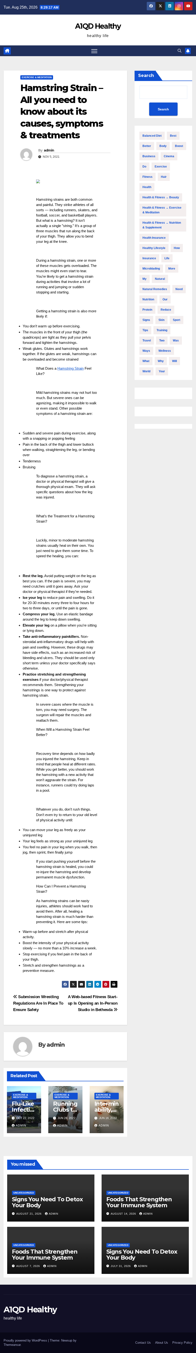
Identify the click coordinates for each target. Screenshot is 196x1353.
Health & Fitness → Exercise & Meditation (161, 210)
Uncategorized (23, 1192)
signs (146, 320)
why (161, 361)
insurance (149, 258)
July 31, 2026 (121, 1266)
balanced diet (152, 135)
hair (164, 177)
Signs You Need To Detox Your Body (47, 1202)
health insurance (154, 237)
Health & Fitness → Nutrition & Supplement (161, 225)
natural (160, 279)
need (179, 289)
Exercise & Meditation (37, 77)
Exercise (161, 166)
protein (147, 309)
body (163, 146)
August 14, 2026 (124, 1213)
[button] (179, 51)
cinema (169, 156)
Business (148, 156)
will (174, 361)
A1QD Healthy (98, 26)
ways (146, 350)
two (161, 340)
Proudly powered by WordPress (26, 1340)
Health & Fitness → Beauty (160, 197)
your (162, 371)
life (166, 258)
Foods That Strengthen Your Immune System (139, 1202)
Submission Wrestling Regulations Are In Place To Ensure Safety (38, 1003)
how (177, 248)
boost (179, 146)
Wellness (164, 350)
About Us (161, 1342)
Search (146, 75)
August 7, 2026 (28, 1266)
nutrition (148, 299)
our (165, 299)
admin (49, 150)
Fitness (147, 177)
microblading (151, 268)
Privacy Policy (182, 1342)
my (144, 279)
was (176, 340)
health (146, 187)
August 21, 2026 (29, 1213)
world (146, 371)
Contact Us (143, 1342)
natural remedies (154, 289)
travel (146, 340)
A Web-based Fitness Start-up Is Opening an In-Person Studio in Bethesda (93, 1003)
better (146, 146)
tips (145, 330)
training (162, 330)
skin (161, 320)
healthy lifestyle (153, 248)
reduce (166, 309)
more (171, 268)
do (144, 166)
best (173, 135)
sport (176, 320)
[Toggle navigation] (94, 50)
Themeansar (12, 1345)
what (145, 361)
